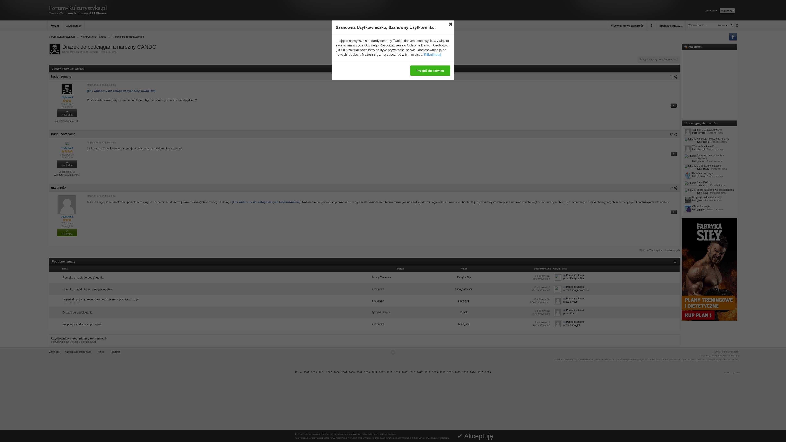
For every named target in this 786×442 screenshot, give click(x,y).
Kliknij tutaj (432, 54)
